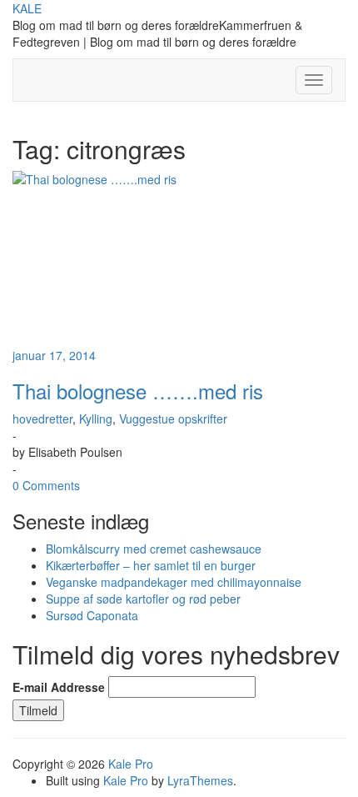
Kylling (95, 418)
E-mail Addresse (58, 687)
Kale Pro (130, 763)
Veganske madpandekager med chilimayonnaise (173, 582)
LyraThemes (200, 780)
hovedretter (42, 418)
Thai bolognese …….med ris (137, 390)
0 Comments (46, 485)
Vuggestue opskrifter (173, 418)
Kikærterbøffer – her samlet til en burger (151, 565)
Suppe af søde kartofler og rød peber (143, 598)
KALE (27, 8)
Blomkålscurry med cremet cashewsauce (153, 548)
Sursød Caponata (92, 615)
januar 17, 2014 (54, 355)
